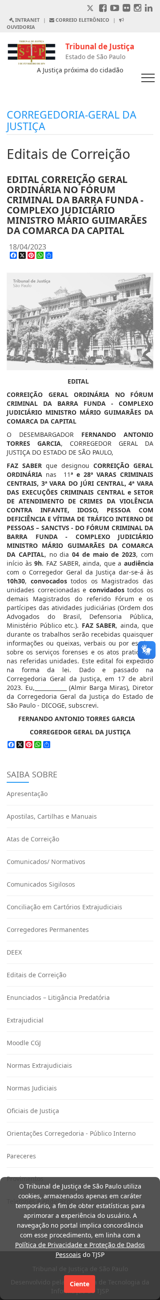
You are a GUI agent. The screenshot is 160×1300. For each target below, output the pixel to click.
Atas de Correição (33, 839)
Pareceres (21, 1156)
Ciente (79, 1284)
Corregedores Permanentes (48, 929)
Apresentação (27, 793)
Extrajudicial (25, 1020)
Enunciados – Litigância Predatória (58, 997)
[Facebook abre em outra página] (103, 8)
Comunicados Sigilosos (41, 884)
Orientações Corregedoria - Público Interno (71, 1133)
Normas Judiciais (32, 1088)
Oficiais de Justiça (33, 1110)
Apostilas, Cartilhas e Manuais (52, 816)
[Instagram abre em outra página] (137, 8)
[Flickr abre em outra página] (126, 8)
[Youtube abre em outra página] (114, 8)
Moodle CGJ (24, 1042)
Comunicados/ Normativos (46, 861)
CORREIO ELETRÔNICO (81, 19)
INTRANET (27, 19)
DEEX (14, 952)
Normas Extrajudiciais (39, 1065)
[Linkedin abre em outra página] (148, 8)
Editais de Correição (36, 975)
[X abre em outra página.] (91, 8)
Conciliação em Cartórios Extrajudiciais (64, 907)
